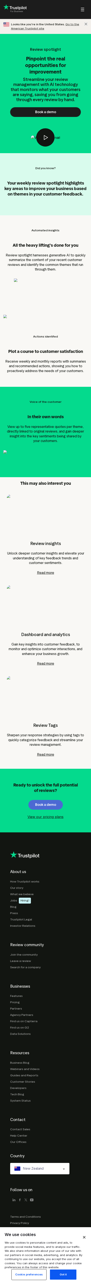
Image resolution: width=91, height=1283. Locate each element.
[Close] (86, 24)
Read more (45, 573)
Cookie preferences (29, 1274)
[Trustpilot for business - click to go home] (15, 9)
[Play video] (45, 137)
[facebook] (20, 1200)
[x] (26, 1200)
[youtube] (32, 1200)
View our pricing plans (45, 817)
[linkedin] (14, 1200)
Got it (63, 1274)
